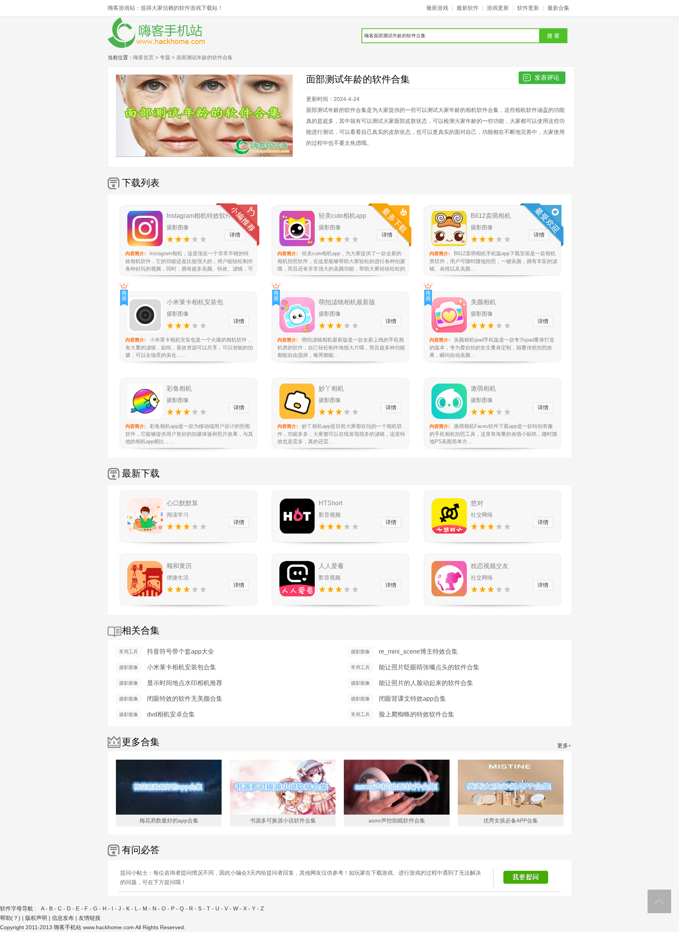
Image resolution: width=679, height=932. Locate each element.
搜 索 (553, 36)
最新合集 (558, 8)
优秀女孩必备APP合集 (510, 820)
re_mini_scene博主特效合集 (418, 651)
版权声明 (36, 918)
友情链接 (90, 918)
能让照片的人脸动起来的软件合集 (426, 683)
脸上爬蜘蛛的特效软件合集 (416, 714)
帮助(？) (10, 918)
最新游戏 (437, 8)
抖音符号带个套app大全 (180, 651)
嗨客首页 (143, 57)
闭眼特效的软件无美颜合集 (184, 698)
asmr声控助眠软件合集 (397, 820)
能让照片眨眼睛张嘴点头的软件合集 (429, 667)
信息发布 (63, 918)
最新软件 (468, 8)
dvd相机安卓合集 (171, 714)
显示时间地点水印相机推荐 (184, 683)
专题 (165, 57)
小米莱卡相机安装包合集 (181, 667)
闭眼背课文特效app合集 (412, 698)
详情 (234, 235)
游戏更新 (498, 8)
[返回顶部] (659, 901)
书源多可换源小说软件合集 (283, 820)
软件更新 (528, 8)
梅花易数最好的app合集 (168, 820)
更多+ (564, 746)
